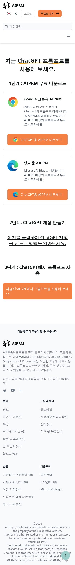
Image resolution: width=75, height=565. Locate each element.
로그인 (28, 13)
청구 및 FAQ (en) (51, 431)
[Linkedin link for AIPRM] (22, 391)
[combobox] (37, 26)
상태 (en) (46, 424)
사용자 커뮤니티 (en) (54, 417)
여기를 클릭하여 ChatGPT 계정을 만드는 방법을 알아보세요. (37, 240)
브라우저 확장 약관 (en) (18, 497)
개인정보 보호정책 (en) (18, 475)
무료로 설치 (47, 13)
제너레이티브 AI (13, 431)
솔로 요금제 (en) (13, 439)
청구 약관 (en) (12, 504)
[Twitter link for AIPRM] (5, 391)
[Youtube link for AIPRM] (13, 391)
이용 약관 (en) (12, 489)
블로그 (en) (10, 453)
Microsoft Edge (51, 489)
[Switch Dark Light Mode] (16, 13)
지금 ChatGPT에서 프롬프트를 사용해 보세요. (37, 291)
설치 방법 (46, 475)
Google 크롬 (48, 482)
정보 (6, 409)
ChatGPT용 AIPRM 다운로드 (41, 139)
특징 (6, 424)
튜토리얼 (46, 409)
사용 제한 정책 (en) (15, 482)
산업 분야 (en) (12, 417)
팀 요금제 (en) (12, 446)
